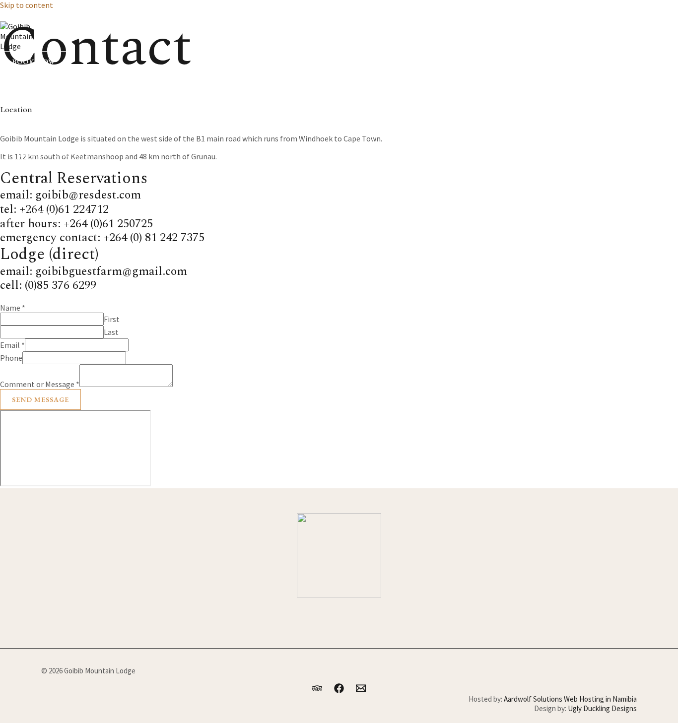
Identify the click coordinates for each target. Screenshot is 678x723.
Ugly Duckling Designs (602, 708)
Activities (39, 125)
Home (30, 95)
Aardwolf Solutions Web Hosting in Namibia (570, 699)
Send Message (40, 399)
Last (111, 332)
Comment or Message (39, 384)
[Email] (49, 17)
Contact (36, 214)
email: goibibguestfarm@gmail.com (93, 271)
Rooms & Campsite (55, 154)
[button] (34, 61)
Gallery (36, 184)
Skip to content (26, 5)
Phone (11, 358)
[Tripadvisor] (5, 17)
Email (12, 345)
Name (12, 308)
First (112, 319)
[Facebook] (27, 17)
